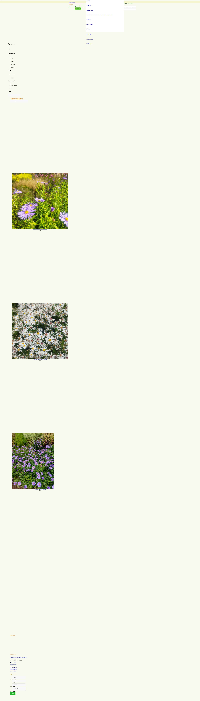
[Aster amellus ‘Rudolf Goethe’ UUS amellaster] (40, 228)
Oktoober (12, 67)
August (12, 61)
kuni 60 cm (13, 74)
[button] (40, 227)
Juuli (12, 58)
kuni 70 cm (13, 77)
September (13, 64)
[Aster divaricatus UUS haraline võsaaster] (40, 358)
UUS (12, 88)
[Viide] (76, 9)
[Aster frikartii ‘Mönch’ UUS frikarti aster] (33, 489)
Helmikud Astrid (14, 85)
